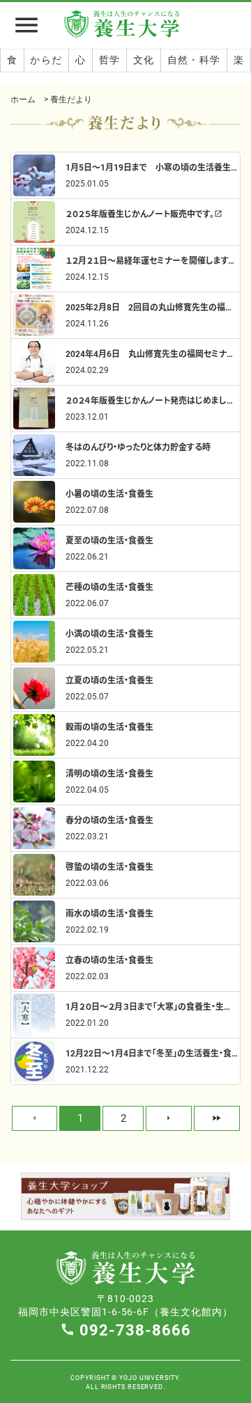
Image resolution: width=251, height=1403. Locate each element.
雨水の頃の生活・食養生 (109, 913)
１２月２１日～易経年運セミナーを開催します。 (152, 260)
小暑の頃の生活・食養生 (109, 493)
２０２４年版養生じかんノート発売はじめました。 (152, 400)
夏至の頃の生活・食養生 (109, 540)
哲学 (110, 60)
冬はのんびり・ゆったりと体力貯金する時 (138, 446)
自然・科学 (194, 60)
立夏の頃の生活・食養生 (109, 679)
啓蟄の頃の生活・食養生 (109, 866)
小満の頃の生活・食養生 (109, 633)
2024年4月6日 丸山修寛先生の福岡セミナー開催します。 (152, 353)
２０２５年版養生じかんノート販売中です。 (144, 213)
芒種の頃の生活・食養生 (109, 586)
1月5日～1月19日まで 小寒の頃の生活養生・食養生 (152, 167)
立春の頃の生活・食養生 (109, 959)
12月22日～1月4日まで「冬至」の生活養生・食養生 (152, 1053)
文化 (144, 60)
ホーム (23, 98)
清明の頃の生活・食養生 (109, 773)
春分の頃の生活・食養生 (109, 819)
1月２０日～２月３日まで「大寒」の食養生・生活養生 (152, 1006)
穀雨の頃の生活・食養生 (109, 726)
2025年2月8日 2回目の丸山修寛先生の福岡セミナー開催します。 (152, 306)
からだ (46, 60)
